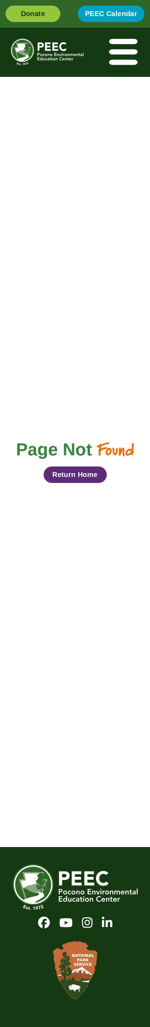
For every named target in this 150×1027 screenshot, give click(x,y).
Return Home (74, 474)
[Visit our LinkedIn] (107, 923)
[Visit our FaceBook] (44, 923)
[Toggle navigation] (124, 52)
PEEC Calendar (111, 13)
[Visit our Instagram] (87, 923)
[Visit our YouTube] (66, 923)
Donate (33, 13)
